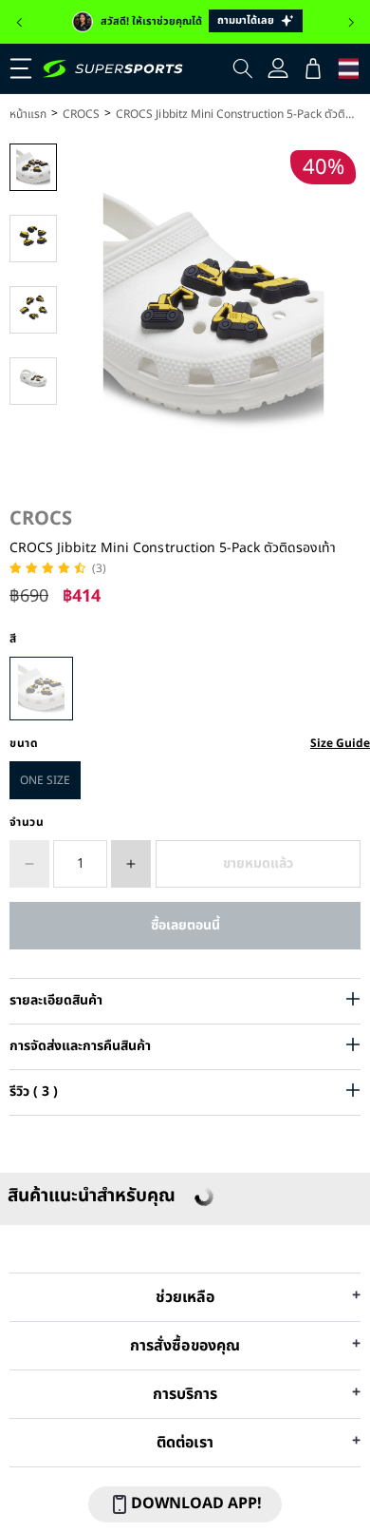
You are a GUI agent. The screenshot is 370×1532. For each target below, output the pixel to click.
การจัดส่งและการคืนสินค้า (80, 1046)
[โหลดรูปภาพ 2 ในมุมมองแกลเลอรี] (33, 238)
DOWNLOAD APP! (196, 1503)
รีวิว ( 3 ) (33, 1091)
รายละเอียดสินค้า (55, 1000)
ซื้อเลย (185, 925)
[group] (185, 22)
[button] (18, 23)
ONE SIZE (45, 780)
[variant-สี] (41, 688)
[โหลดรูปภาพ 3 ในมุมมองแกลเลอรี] (33, 310)
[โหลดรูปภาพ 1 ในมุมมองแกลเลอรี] (33, 167)
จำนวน (27, 822)
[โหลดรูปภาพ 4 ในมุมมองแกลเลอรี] (33, 381)
